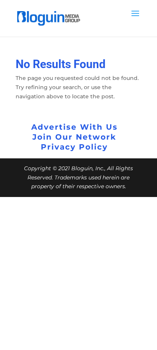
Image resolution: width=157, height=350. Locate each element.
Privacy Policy (74, 146)
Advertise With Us (74, 127)
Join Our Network (74, 137)
